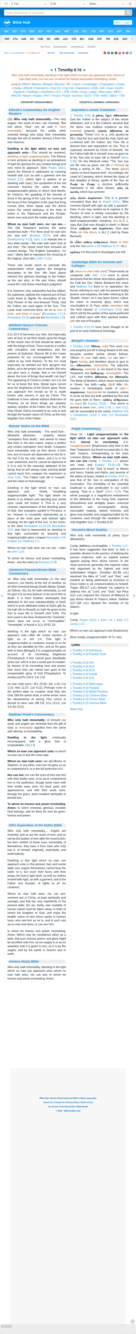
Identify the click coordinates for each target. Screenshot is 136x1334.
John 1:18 (40, 239)
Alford (25, 84)
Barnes (36, 84)
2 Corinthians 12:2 (108, 309)
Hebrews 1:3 (31, 541)
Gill (102, 88)
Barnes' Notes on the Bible (29, 426)
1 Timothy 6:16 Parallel (84, 687)
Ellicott (28, 88)
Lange (93, 91)
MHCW (16, 95)
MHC (117, 91)
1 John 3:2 (105, 415)
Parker (37, 95)
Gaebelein (82, 88)
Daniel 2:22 (15, 179)
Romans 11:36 (48, 562)
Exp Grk (68, 88)
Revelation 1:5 (55, 317)
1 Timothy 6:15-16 (82, 327)
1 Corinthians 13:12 (83, 415)
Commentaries (17, 53)
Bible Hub (76, 709)
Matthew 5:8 (84, 286)
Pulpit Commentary (86, 428)
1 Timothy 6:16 (80, 115)
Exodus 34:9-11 (118, 476)
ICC (58, 91)
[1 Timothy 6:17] (131, 603)
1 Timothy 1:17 (108, 460)
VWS (104, 95)
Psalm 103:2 (88, 619)
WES (113, 95)
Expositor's (42, 88)
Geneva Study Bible (24, 961)
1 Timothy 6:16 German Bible (88, 703)
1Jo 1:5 (30, 745)
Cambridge (90, 84)
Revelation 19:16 (18, 317)
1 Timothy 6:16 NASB (83, 674)
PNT (47, 95)
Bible (6, 53)
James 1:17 (77, 623)
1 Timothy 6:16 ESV (82, 670)
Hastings (32, 91)
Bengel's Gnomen (85, 340)
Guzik (119, 88)
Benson (60, 84)
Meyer (27, 95)
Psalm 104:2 (57, 167)
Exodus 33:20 (40, 235)
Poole (56, 95)
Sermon (77, 95)
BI (68, 84)
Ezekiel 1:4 (14, 541)
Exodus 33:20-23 (107, 464)
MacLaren (105, 91)
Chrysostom (106, 84)
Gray (110, 88)
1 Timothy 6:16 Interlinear (86, 650)
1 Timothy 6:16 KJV (82, 677)
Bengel (47, 84)
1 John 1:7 (121, 619)
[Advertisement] (68, 1047)
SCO (87, 95)
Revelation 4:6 (56, 537)
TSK (122, 95)
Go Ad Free (6, 1326)
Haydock (19, 91)
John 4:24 (113, 491)
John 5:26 (14, 477)
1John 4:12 (43, 258)
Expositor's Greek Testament (93, 110)
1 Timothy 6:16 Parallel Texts (88, 654)
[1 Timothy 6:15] (4, 603)
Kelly (75, 91)
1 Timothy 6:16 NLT (82, 666)
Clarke (121, 84)
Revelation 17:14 (54, 313)
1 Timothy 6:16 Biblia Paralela (89, 691)
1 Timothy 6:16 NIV (82, 662)
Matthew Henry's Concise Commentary (28, 327)
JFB (66, 91)
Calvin (76, 84)
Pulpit (66, 95)
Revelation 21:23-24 (37, 525)
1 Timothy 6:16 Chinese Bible (88, 695)
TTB (96, 95)
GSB (95, 88)
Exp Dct (56, 88)
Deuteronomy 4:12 (19, 239)
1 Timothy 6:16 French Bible (87, 699)
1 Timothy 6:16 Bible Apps (86, 683)
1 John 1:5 (105, 619)
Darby (17, 88)
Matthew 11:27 (110, 246)
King (83, 91)
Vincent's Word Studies (89, 530)
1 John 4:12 (120, 407)
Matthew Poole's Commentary (31, 714)
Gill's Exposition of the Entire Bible (35, 825)
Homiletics (47, 91)
